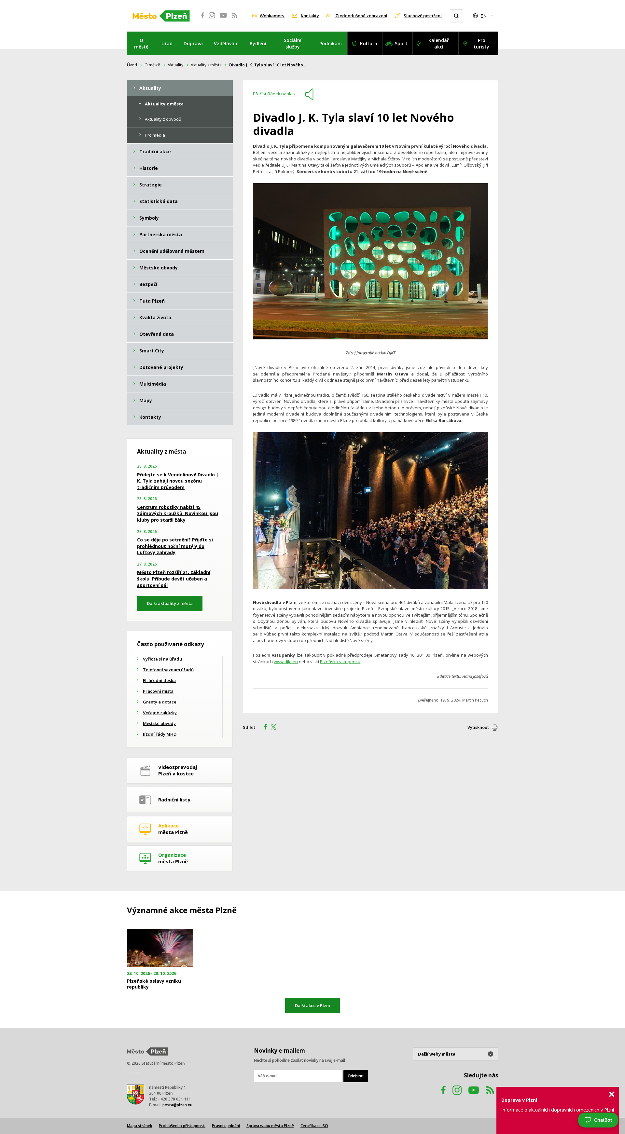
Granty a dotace (159, 702)
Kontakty (310, 16)
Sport (401, 43)
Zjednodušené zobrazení (361, 16)
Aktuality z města (206, 65)
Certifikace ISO (314, 1125)
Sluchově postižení (423, 16)
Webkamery (272, 16)
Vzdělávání (226, 43)
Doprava (193, 43)
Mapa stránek (139, 1125)
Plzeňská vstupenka (340, 661)
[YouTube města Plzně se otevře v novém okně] (223, 19)
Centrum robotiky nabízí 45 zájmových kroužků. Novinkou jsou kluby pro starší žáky (177, 513)
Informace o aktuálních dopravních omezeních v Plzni (557, 1110)
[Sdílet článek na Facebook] (263, 727)
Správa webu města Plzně (270, 1125)
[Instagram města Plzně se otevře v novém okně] (212, 19)
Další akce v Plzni (312, 1005)
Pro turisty (481, 43)
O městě (141, 43)
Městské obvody (159, 723)
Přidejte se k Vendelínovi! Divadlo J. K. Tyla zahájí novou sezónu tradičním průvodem (178, 480)
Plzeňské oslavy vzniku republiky (154, 984)
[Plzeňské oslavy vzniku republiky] (160, 948)
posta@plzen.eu (177, 1105)
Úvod (132, 65)
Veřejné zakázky (160, 713)
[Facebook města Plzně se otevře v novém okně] (200, 19)
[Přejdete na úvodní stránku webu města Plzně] (161, 16)
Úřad (167, 43)
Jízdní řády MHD (159, 734)
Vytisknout (478, 727)
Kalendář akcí (438, 43)
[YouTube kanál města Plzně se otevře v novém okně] (473, 1096)
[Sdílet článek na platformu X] (276, 727)
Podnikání (330, 43)
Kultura (368, 43)
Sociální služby (292, 43)
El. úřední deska (159, 680)
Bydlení (258, 43)
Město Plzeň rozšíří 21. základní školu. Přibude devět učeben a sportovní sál (173, 578)
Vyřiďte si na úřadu (162, 659)
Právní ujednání (226, 1125)
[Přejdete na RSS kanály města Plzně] (234, 19)
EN (483, 16)
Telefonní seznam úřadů (168, 670)
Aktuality (175, 65)
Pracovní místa (158, 691)
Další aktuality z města (170, 603)
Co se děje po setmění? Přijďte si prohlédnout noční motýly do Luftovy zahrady (175, 546)
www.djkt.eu (286, 661)
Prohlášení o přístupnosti (182, 1125)
